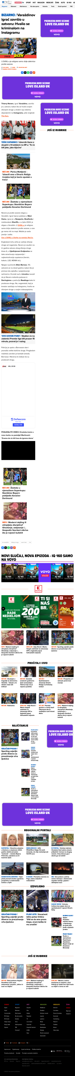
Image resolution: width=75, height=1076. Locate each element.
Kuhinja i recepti (44, 1013)
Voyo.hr (18, 1061)
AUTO (63, 2)
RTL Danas (6, 1016)
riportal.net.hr (26, 1063)
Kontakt (18, 1053)
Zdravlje (42, 1030)
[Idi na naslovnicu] (7, 4)
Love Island (29, 1021)
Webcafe (49, 2)
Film (28, 1010)
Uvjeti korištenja (25, 1049)
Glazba (28, 1013)
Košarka (45, 6)
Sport (28, 2)
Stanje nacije (7, 1021)
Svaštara (55, 1024)
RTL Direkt (6, 1019)
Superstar (29, 1024)
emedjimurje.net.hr (27, 1061)
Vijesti (5, 1007)
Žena (57, 2)
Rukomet (13, 6)
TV (27, 1019)
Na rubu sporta (34, 6)
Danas (6, 1004)
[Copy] (34, 72)
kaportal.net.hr (45, 1061)
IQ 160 (69, 2)
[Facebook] (22, 72)
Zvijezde (29, 1007)
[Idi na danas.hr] (19, 2)
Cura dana (55, 1010)
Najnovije (68, 1011)
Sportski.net (22, 67)
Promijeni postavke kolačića (30, 1053)
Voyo (28, 1033)
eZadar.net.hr (51, 1063)
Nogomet (4, 6)
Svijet (5, 1010)
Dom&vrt (42, 1010)
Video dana (56, 1030)
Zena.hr (12, 1061)
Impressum (7, 1049)
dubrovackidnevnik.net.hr (38, 1063)
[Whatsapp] (28, 72)
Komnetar (55, 1016)
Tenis (52, 6)
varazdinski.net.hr (56, 1061)
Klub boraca (23, 6)
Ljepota (42, 1016)
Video (68, 1008)
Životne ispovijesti (44, 1033)
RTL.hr (6, 1061)
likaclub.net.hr (26, 1066)
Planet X (55, 1021)
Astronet (55, 1007)
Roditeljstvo (43, 1027)
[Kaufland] (37, 589)
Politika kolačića (36, 1049)
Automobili (42, 1036)
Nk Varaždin (5, 542)
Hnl (30, 542)
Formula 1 (17, 1030)
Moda (41, 1021)
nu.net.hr (59, 1063)
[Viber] (31, 72)
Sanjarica (68, 1014)
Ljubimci (42, 1019)
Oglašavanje (15, 1049)
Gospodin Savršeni (31, 1027)
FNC (71, 6)
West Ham (24, 542)
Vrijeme (6, 1027)
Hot (34, 2)
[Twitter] (25, 72)
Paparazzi (29, 1016)
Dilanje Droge (15, 542)
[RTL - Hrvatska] (59, 1051)
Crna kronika (7, 1013)
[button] (3, 565)
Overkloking (56, 1019)
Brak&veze (42, 1007)
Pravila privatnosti (9, 1053)
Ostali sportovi (62, 6)
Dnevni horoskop (57, 1013)
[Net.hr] (67, 1051)
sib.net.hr (37, 1061)
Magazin (41, 2)
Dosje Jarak (7, 1024)
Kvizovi (55, 1027)
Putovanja (42, 1024)
